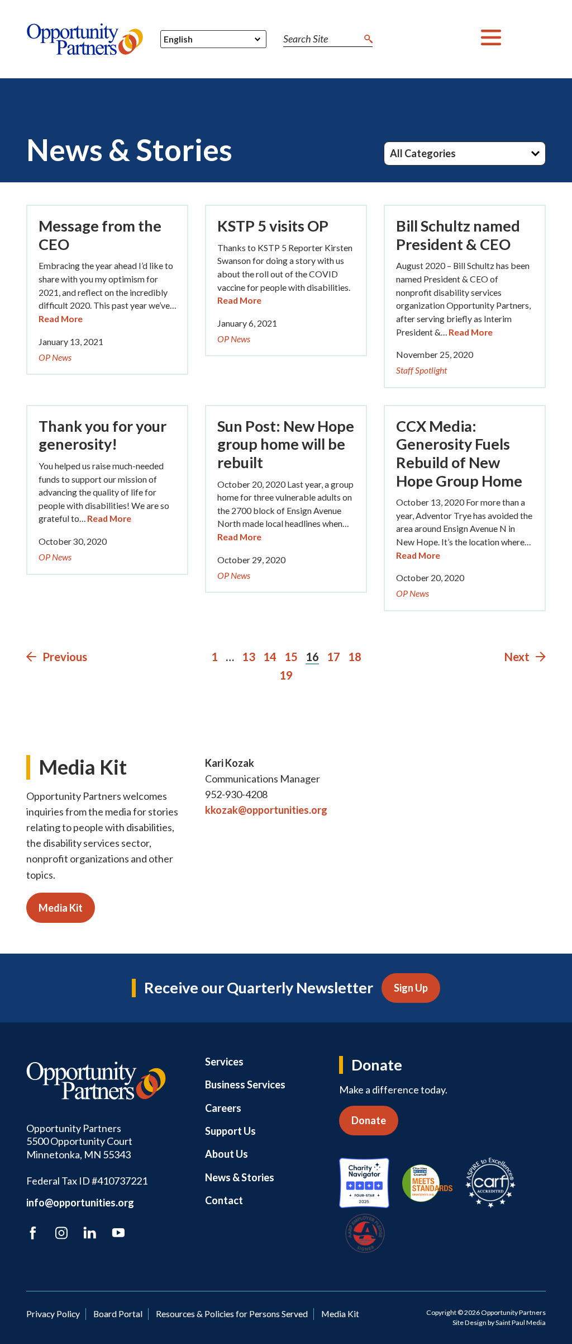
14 (270, 656)
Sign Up (411, 988)
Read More (61, 318)
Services (224, 1061)
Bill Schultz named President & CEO (458, 234)
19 (286, 675)
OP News (55, 357)
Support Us (230, 1131)
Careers (223, 1108)
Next (518, 656)
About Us (226, 1154)
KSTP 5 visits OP (272, 225)
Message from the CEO (100, 234)
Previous (63, 656)
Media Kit (61, 908)
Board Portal (117, 1313)
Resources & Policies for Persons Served (232, 1313)
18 (354, 656)
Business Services (245, 1084)
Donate (368, 1120)
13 (248, 656)
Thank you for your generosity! (102, 435)
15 (291, 656)
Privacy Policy (53, 1313)
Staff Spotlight (421, 370)
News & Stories (239, 1177)
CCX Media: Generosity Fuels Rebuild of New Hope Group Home (459, 453)
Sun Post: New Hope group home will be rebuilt (285, 444)
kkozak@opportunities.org (266, 810)
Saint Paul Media (520, 1322)
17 (333, 656)
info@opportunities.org (80, 1202)
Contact (224, 1200)
